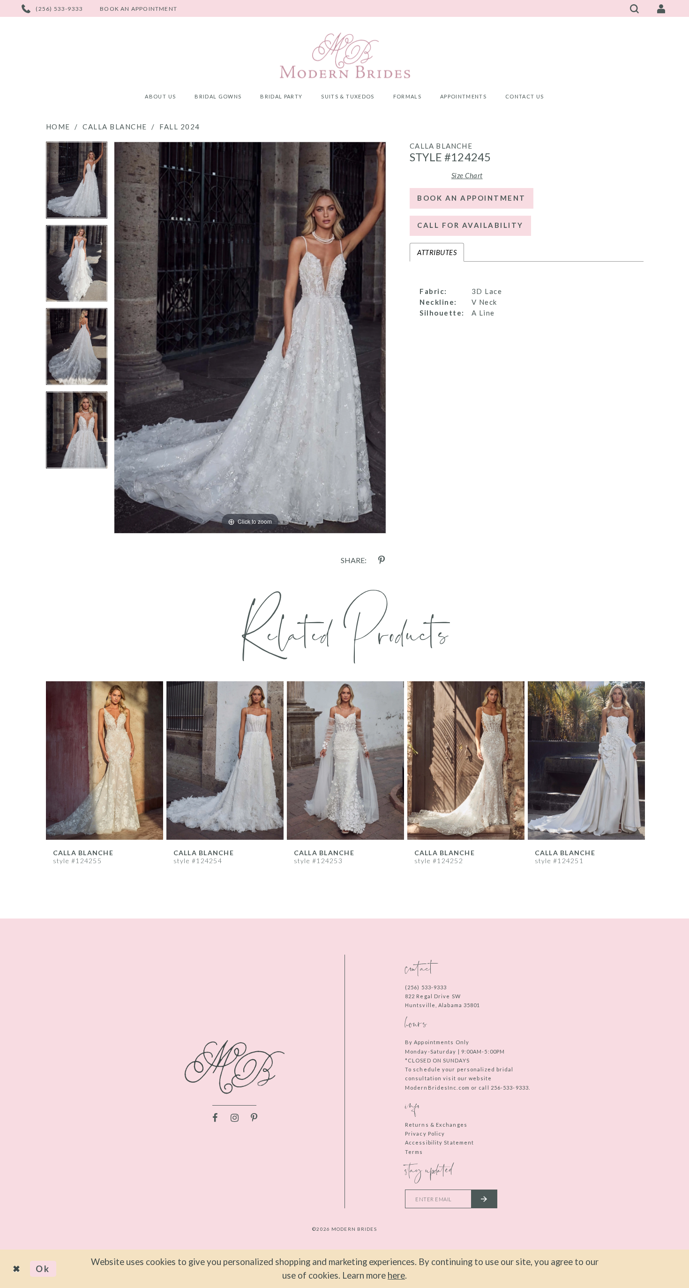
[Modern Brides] (344, 55)
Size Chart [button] (467, 175)
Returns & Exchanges (436, 1125)
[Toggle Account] (661, 8)
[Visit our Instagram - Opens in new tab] (234, 1117)
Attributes (437, 252)
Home (58, 126)
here (396, 1275)
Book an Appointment (471, 198)
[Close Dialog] (17, 1268)
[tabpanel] (76, 183)
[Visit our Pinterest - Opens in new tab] (254, 1117)
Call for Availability (470, 225)
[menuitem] (160, 98)
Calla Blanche (114, 126)
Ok (43, 1268)
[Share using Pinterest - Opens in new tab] (381, 560)
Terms (414, 1152)
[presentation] (105, 760)
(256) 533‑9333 (426, 987)
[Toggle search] (635, 8)
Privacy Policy (425, 1133)
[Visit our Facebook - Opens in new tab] (214, 1117)
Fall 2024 (179, 126)
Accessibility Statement (439, 1142)
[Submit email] (484, 1199)
